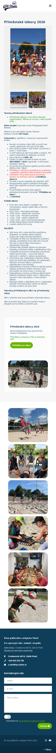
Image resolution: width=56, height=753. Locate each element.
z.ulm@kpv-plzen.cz (17, 664)
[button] (13, 59)
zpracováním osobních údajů (32, 721)
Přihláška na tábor (21, 345)
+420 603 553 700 (16, 660)
